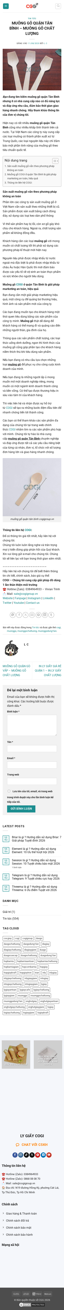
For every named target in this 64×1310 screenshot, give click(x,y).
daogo (39, 938)
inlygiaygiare (31, 978)
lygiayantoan (10, 989)
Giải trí (7, 912)
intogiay (44, 978)
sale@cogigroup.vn (26, 593)
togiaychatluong (12, 1012)
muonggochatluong (27, 631)
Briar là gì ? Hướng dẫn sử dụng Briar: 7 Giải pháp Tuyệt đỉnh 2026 (36, 839)
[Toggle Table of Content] (54, 161)
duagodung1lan (48, 955)
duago (43, 949)
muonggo (11, 631)
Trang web (13, 774)
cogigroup (28, 938)
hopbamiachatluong (47, 961)
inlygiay (53, 972)
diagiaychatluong (12, 949)
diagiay (45, 944)
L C (45, 43)
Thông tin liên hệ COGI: (19, 182)
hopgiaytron (25, 972)
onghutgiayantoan (49, 1001)
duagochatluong (29, 955)
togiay (50, 1007)
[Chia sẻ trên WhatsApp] (13, 615)
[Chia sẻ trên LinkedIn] (45, 615)
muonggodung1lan (47, 631)
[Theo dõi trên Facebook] (15, 1155)
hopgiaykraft (10, 972)
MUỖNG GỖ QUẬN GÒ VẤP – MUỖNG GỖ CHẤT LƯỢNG (16, 671)
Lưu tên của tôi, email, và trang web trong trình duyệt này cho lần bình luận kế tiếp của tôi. (30, 796)
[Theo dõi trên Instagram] (20, 1155)
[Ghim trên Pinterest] (38, 615)
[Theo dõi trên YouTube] (49, 1155)
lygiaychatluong (41, 989)
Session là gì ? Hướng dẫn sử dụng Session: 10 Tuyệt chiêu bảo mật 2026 (36, 862)
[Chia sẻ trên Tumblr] (51, 615)
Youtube (19, 602)
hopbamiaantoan (25, 961)
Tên (10, 742)
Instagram (34, 598)
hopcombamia (29, 967)
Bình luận (13, 711)
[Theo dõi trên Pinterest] (37, 1155)
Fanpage (20, 598)
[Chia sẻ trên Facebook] (19, 615)
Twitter (7, 602)
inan (37, 972)
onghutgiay (31, 1001)
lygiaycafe (25, 989)
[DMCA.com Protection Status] (32, 1304)
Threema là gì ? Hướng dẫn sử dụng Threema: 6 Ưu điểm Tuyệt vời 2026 (34, 888)
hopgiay (44, 967)
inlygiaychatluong (12, 978)
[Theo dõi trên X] (31, 1155)
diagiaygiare (30, 949)
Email (11, 758)
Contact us (32, 602)
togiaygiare (28, 1012)
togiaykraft (43, 1012)
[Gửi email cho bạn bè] (32, 615)
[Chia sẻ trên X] (25, 615)
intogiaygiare (31, 984)
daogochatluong (12, 944)
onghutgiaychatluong (14, 1007)
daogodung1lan (31, 944)
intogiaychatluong (13, 984)
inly (44, 972)
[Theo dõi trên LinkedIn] (43, 1155)
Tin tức (32, 18)
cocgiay (8, 938)
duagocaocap (10, 955)
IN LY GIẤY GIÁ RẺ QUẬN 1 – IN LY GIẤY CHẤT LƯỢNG (48, 671)
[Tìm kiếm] (58, 6)
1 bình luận (20, 867)
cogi (58, 627)
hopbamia (9, 961)
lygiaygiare (9, 995)
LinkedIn (48, 598)
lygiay (44, 984)
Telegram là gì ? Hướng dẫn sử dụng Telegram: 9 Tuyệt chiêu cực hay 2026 (36, 877)
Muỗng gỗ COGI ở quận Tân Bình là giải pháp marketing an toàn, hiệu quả (31, 176)
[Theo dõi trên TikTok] (26, 1155)
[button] (6, 6)
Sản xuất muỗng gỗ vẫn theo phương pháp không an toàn (30, 168)
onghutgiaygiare (36, 1007)
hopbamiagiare (11, 967)
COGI (19, 284)
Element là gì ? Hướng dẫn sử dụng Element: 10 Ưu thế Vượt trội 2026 (34, 850)
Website (8, 598)
